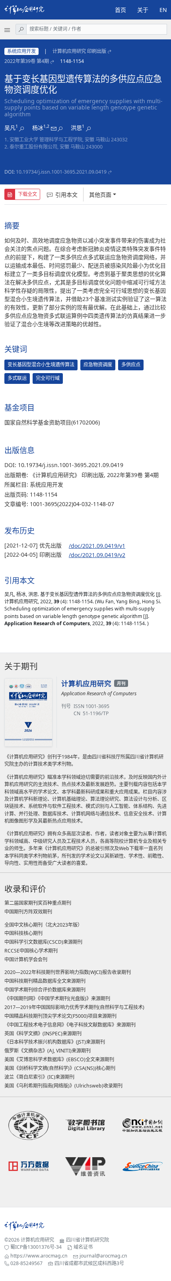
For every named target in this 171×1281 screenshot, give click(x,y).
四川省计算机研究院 (87, 1239)
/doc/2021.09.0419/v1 (97, 546)
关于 (142, 10)
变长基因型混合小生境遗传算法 (41, 364)
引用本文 (66, 194)
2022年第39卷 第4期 (26, 61)
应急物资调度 (98, 364)
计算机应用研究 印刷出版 (79, 51)
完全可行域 (48, 378)
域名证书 (83, 1247)
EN (163, 10)
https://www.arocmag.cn (39, 1255)
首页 (120, 10)
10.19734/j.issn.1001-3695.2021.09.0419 (61, 171)
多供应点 (130, 364)
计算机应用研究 (37, 1239)
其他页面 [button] (100, 194)
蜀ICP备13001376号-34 (36, 1247)
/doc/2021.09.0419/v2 (97, 555)
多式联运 (17, 378)
